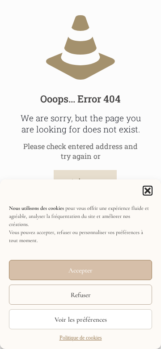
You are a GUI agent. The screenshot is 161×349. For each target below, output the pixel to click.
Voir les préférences (81, 319)
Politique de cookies (80, 338)
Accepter (80, 270)
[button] (147, 190)
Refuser (81, 295)
